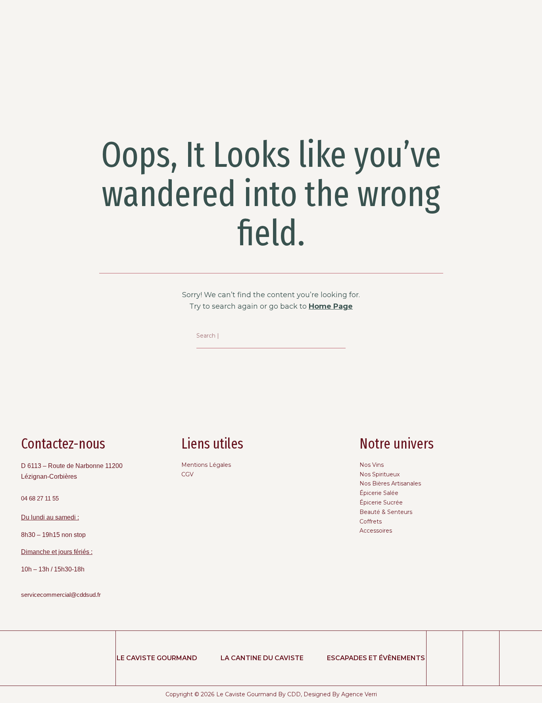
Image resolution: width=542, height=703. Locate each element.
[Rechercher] (340, 336)
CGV (187, 474)
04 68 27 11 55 (40, 498)
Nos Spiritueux (379, 474)
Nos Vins (371, 464)
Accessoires (375, 530)
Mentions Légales (206, 464)
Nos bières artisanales (390, 483)
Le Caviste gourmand (157, 658)
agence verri (359, 694)
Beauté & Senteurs (385, 512)
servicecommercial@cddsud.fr (61, 595)
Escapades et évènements (376, 658)
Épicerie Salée (378, 493)
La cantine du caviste (262, 658)
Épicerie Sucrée (381, 502)
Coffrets (370, 521)
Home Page (331, 306)
